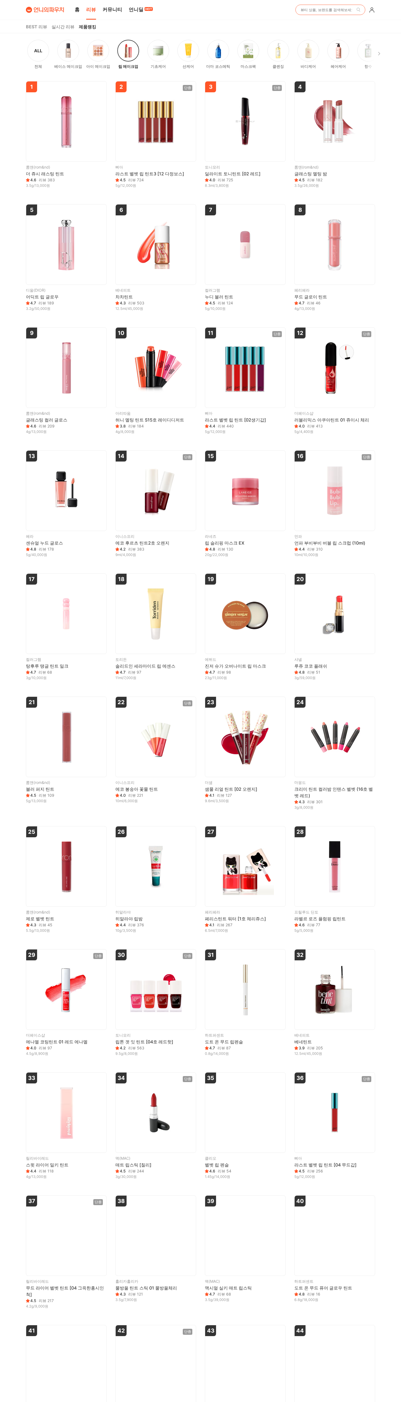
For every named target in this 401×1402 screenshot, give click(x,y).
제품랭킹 (87, 26)
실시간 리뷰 (63, 26)
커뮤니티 (112, 9)
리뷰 (91, 9)
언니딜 (140, 9)
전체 (38, 58)
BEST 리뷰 (36, 26)
